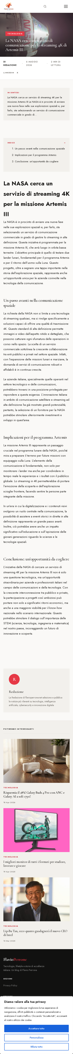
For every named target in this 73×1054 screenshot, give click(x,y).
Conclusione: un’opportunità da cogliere (36, 161)
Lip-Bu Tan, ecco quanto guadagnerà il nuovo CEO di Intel (35, 933)
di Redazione (9, 63)
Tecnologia (14, 33)
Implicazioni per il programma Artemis (35, 155)
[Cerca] (45, 6)
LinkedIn (8, 72)
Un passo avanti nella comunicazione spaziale (40, 148)
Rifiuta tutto (37, 1046)
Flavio (15, 959)
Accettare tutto (36, 1028)
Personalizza (36, 1037)
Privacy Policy (10, 985)
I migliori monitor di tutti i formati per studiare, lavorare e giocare (34, 864)
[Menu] (66, 6)
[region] (36, 1025)
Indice (11, 143)
